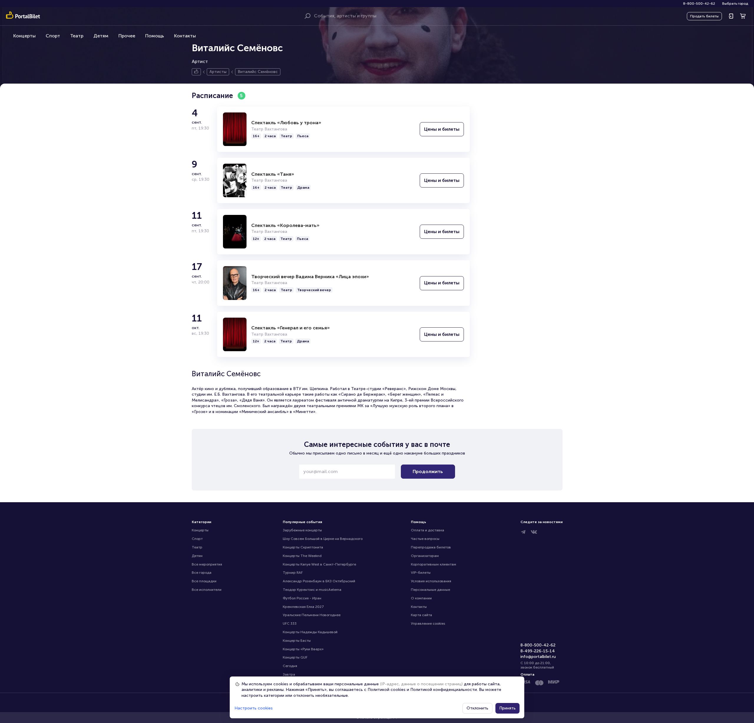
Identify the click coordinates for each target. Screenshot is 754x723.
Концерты (24, 36)
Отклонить (477, 708)
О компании (421, 598)
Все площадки (204, 581)
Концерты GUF (295, 657)
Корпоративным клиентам (433, 564)
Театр (76, 36)
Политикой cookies (387, 689)
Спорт (53, 36)
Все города (201, 573)
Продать (704, 16)
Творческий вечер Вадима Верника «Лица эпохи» (310, 276)
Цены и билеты (441, 129)
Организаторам (425, 556)
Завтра (289, 674)
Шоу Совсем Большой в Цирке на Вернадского (323, 539)
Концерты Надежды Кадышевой (310, 632)
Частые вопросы (425, 539)
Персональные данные (430, 590)
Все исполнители (206, 590)
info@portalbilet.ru (538, 656)
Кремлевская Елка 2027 (303, 607)
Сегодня (290, 666)
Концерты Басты (297, 641)
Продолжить (428, 471)
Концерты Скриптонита (303, 547)
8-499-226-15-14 (537, 651)
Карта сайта (421, 615)
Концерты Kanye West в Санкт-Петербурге (319, 564)
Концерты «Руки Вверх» (303, 649)
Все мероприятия (207, 564)
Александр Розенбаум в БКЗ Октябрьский (319, 581)
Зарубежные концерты (302, 530)
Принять (507, 708)
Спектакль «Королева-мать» (285, 225)
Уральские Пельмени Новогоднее (311, 615)
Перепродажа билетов (431, 547)
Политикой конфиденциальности (443, 689)
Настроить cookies (253, 708)
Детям (100, 36)
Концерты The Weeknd (302, 556)
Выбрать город (735, 3)
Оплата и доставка (427, 530)
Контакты (185, 36)
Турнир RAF (293, 573)
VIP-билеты (421, 573)
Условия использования (431, 581)
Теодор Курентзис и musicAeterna (312, 590)
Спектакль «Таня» (272, 174)
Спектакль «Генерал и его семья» (290, 328)
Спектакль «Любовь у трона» (286, 122)
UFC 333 (290, 623)
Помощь (154, 36)
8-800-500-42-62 (699, 3)
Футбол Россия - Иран (302, 598)
